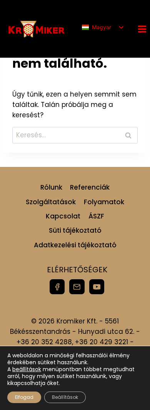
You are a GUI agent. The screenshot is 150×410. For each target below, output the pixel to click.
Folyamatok (104, 202)
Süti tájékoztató (75, 230)
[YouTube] (96, 286)
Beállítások (65, 397)
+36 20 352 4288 (44, 342)
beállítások (26, 369)
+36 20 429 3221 (101, 342)
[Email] (76, 286)
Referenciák (90, 187)
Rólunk (51, 187)
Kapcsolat (63, 216)
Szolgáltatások (51, 202)
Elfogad (24, 397)
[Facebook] (57, 286)
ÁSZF (96, 216)
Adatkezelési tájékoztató (75, 245)
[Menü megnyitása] (142, 29)
